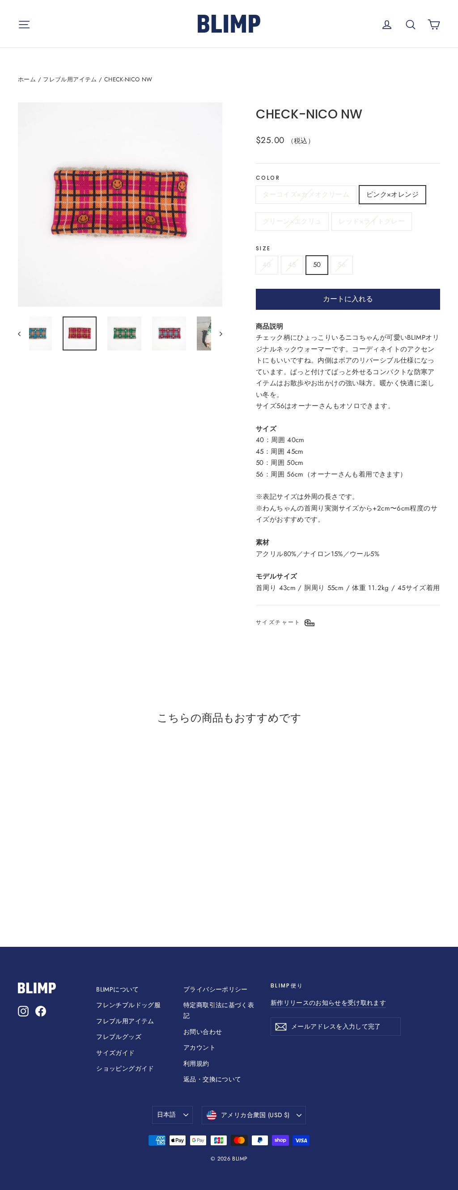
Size (263, 248)
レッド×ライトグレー (372, 221)
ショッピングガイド (125, 1068)
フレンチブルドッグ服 (128, 1004)
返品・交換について (212, 1079)
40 (267, 265)
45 (292, 265)
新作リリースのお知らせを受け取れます (328, 1002)
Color (268, 178)
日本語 (166, 1114)
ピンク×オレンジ (392, 194)
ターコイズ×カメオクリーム (306, 194)
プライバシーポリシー (215, 989)
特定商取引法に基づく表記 (218, 1010)
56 (342, 265)
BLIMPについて (117, 989)
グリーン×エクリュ (292, 221)
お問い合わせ (202, 1031)
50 (317, 265)
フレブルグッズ (118, 1036)
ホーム (27, 79)
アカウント (199, 1047)
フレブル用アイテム (70, 79)
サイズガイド (115, 1052)
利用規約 (196, 1063)
